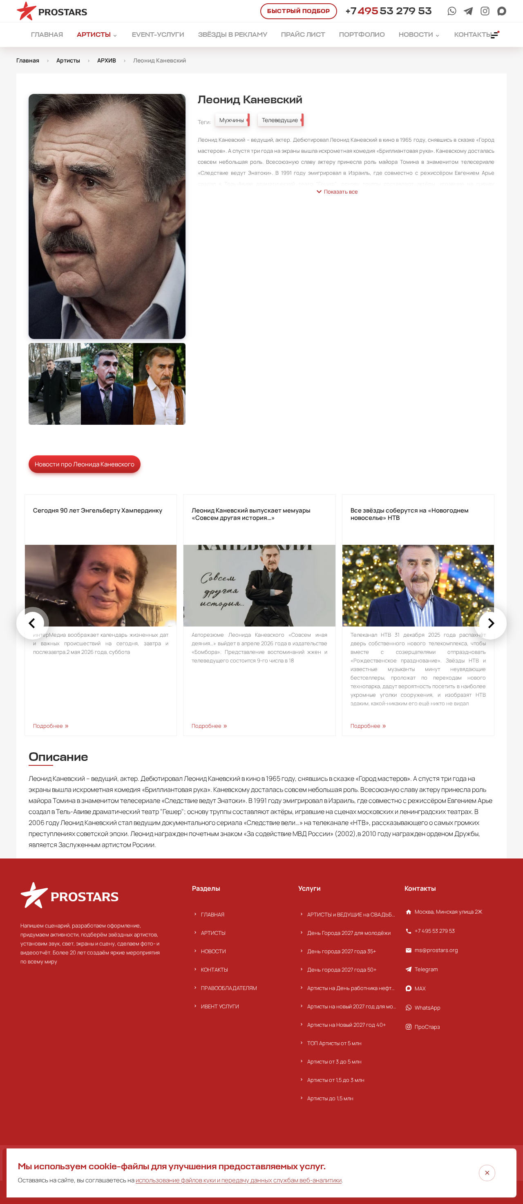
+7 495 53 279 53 (435, 930)
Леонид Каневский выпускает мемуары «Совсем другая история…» (251, 514)
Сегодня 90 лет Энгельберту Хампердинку (97, 510)
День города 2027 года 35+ (341, 951)
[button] (32, 623)
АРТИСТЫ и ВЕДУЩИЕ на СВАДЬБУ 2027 (351, 914)
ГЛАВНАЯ (212, 914)
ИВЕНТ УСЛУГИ (220, 1006)
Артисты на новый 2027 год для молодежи (351, 1006)
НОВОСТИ (213, 951)
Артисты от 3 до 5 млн (334, 1061)
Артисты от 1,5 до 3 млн (335, 1080)
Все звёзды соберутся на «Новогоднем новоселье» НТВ (410, 514)
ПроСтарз (427, 1026)
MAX (420, 988)
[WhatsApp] (452, 11)
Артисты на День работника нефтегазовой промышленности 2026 (351, 988)
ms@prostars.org (436, 950)
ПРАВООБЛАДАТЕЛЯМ (229, 988)
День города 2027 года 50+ (342, 969)
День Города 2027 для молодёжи (349, 932)
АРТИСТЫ (213, 932)
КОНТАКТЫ (214, 969)
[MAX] (502, 11)
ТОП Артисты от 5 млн (334, 1043)
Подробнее (48, 725)
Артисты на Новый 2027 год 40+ (346, 1024)
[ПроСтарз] (485, 11)
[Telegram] (468, 11)
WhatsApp (427, 1007)
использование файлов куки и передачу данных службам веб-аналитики (239, 1180)
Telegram (426, 969)
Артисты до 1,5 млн (330, 1098)
